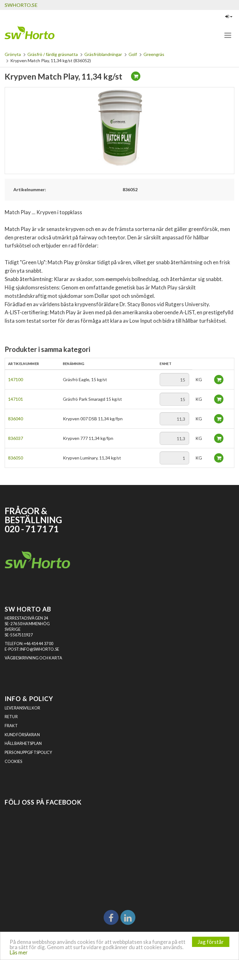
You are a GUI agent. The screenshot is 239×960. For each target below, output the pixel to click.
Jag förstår (211, 942)
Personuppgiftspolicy (28, 752)
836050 (15, 457)
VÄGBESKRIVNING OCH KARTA (33, 658)
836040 (15, 418)
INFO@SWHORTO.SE (39, 649)
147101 (15, 399)
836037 (15, 438)
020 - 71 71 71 (32, 529)
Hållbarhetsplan (23, 743)
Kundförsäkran (22, 734)
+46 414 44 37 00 (38, 643)
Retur (11, 716)
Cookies (13, 761)
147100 (15, 379)
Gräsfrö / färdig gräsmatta (52, 54)
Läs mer (19, 952)
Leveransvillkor (22, 708)
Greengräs (153, 54)
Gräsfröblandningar (103, 54)
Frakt (11, 725)
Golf (133, 54)
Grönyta (13, 54)
